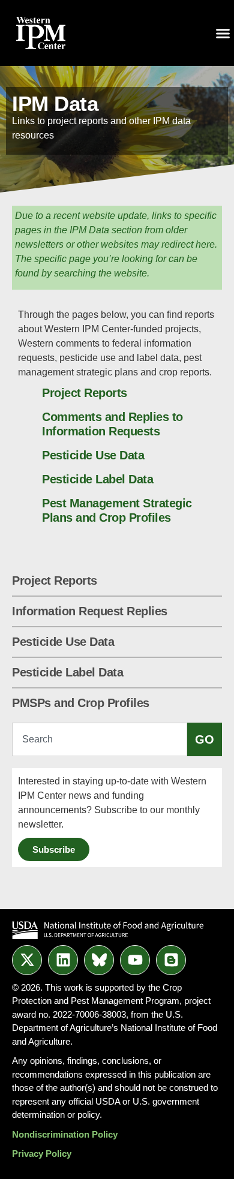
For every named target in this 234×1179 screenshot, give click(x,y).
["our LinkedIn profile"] (63, 960)
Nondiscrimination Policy (65, 1134)
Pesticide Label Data (67, 672)
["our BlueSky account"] (99, 960)
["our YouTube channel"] (135, 960)
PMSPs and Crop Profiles (80, 702)
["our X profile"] (27, 960)
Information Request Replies (89, 611)
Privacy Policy (41, 1153)
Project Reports (54, 580)
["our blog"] (171, 960)
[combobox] (99, 739)
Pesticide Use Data (63, 641)
